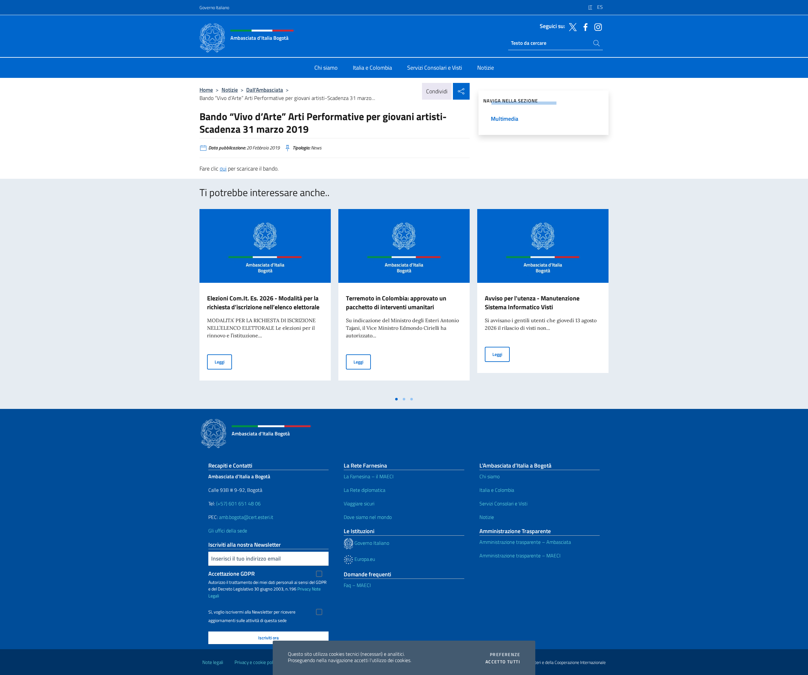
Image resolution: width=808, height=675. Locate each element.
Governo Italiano (214, 7)
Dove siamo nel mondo (368, 517)
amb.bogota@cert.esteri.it (246, 517)
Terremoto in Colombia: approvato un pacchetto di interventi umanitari (396, 302)
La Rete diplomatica (364, 490)
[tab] (396, 399)
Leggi (223, 361)
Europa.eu (364, 559)
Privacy (304, 588)
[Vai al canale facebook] (584, 26)
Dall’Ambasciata (264, 90)
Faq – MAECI (357, 585)
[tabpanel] (265, 301)
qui (223, 168)
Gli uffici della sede (227, 530)
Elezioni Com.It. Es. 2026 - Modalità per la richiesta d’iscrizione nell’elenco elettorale (263, 302)
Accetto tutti (502, 662)
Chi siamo (489, 476)
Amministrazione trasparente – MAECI (520, 555)
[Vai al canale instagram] (596, 26)
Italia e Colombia (496, 490)
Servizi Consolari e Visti (503, 503)
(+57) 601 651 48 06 (238, 503)
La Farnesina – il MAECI (369, 476)
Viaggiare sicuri (359, 503)
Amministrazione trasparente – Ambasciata (525, 542)
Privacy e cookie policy (256, 662)
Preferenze (505, 654)
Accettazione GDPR (231, 573)
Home (206, 90)
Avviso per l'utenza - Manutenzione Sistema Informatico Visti (532, 302)
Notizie (230, 90)
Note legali (212, 662)
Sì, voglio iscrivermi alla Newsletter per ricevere (251, 611)
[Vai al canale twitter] (571, 26)
